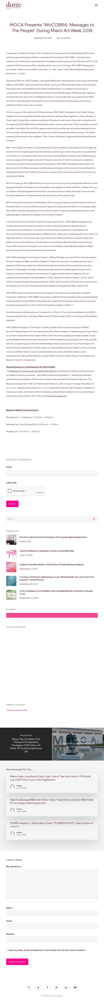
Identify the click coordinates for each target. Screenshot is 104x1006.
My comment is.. (14, 866)
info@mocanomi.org (57, 396)
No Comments (63, 38)
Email (8, 467)
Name (9, 908)
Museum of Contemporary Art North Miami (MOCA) (33, 371)
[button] (96, 5)
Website (10, 934)
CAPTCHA (11, 483)
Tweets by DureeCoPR (16, 710)
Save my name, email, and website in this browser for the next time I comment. (47, 950)
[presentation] (25, 491)
